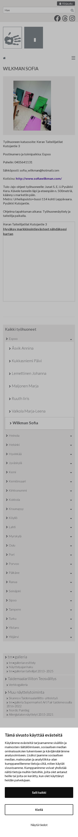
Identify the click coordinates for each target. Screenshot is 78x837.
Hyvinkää (15, 454)
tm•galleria (17, 657)
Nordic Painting (19, 710)
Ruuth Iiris (20, 398)
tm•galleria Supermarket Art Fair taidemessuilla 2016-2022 (39, 704)
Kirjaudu (67, 3)
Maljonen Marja (25, 386)
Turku (12, 618)
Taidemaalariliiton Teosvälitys (32, 678)
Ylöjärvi (14, 637)
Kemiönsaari (17, 481)
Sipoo (13, 600)
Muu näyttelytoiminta (26, 692)
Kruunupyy (16, 509)
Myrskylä (15, 536)
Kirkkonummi (18, 490)
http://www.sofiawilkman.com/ (39, 178)
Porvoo (14, 563)
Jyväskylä (15, 463)
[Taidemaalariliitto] (39, 57)
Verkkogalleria (18, 684)
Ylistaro (14, 627)
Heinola (14, 435)
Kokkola (14, 499)
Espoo (13, 338)
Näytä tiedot (39, 825)
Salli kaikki (39, 792)
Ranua (13, 582)
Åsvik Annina (22, 348)
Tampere (15, 609)
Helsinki (14, 444)
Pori (11, 554)
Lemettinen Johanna (29, 373)
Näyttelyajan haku (21, 667)
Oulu (12, 545)
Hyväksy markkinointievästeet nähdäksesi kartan (35, 231)
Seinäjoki (15, 591)
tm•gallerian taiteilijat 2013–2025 (31, 671)
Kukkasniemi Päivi (27, 360)
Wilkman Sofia (25, 422)
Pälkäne (14, 572)
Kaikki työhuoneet (20, 329)
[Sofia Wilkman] (39, 106)
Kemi (12, 472)
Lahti (12, 527)
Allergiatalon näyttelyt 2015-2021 (31, 714)
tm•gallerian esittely (22, 662)
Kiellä (39, 809)
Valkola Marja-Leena (28, 411)
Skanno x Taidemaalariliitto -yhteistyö (33, 698)
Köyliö (13, 518)
